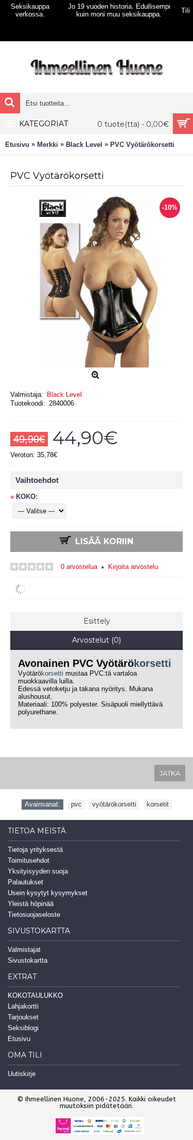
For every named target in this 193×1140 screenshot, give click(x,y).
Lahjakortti (23, 1006)
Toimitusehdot (28, 860)
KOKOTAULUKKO (35, 995)
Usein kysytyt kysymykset (47, 893)
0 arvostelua (79, 567)
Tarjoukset (23, 1017)
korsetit (158, 804)
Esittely (96, 621)
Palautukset (25, 882)
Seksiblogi (23, 1028)
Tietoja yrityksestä (35, 849)
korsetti (152, 663)
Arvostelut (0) (96, 640)
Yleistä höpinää (31, 904)
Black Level (64, 394)
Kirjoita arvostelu (133, 567)
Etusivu (19, 1039)
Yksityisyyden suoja (38, 871)
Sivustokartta (27, 960)
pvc (76, 804)
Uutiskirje (22, 1074)
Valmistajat (24, 949)
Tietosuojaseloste (34, 914)
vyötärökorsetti (114, 804)
